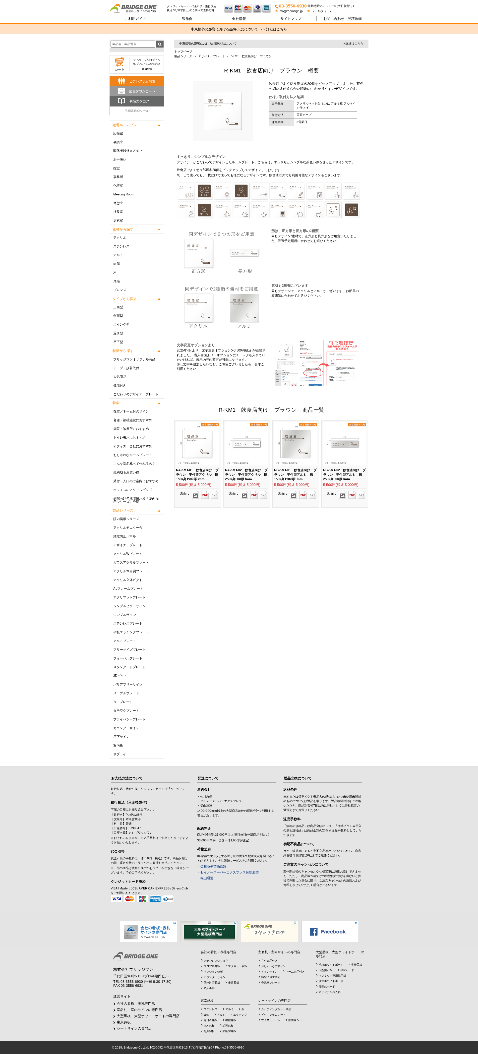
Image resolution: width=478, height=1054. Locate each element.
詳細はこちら (276, 29)
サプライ (119, 754)
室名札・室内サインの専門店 (139, 1010)
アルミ (118, 255)
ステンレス (121, 246)
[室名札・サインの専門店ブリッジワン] (138, 9)
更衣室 (118, 220)
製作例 (187, 19)
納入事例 (209, 988)
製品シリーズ (183, 56)
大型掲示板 (325, 970)
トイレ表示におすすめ (129, 437)
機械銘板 (230, 1020)
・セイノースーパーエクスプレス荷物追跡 (228, 872)
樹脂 (116, 264)
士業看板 (233, 982)
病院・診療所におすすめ (131, 429)
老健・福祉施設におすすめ (132, 420)
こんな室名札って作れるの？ (134, 464)
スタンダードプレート (129, 667)
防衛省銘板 (229, 1031)
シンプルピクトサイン (129, 606)
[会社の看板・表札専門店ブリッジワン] (148, 931)
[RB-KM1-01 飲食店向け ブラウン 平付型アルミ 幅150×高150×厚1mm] (293, 493)
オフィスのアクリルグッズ (132, 490)
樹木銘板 (209, 1025)
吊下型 (118, 342)
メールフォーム (321, 11)
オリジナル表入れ (330, 992)
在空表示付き (269, 960)
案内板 (118, 745)
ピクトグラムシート (273, 1014)
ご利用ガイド (135, 19)
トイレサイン (269, 971)
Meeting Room (123, 194)
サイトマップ (290, 19)
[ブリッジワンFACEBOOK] (330, 931)
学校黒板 (356, 964)
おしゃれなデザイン (273, 966)
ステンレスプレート (127, 623)
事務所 (118, 177)
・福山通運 (205, 878)
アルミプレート (124, 641)
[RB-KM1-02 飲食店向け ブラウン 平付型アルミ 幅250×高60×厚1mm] (342, 493)
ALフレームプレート (128, 588)
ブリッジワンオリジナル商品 (134, 359)
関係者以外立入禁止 (127, 151)
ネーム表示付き (295, 971)
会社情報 (239, 19)
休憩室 (118, 203)
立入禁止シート (270, 1020)
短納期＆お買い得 (126, 472)
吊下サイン (121, 737)
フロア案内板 (212, 966)
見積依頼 (342, 19)
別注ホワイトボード (331, 981)
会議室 (118, 142)
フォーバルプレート (127, 658)
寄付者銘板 (210, 1020)
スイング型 (121, 324)
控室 (116, 168)
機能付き (119, 385)
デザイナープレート (127, 545)
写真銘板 (209, 1031)
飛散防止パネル (124, 536)
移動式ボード (327, 986)
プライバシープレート (129, 719)
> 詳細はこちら (353, 43)
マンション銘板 (213, 971)
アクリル (119, 237)
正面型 (118, 307)
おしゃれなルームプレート (132, 455)
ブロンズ (119, 290)
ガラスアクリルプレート (131, 562)
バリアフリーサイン (127, 684)
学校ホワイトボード (331, 964)
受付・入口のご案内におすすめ (136, 481)
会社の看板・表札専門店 (136, 1003)
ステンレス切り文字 (216, 960)
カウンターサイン (126, 728)
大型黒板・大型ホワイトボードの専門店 (148, 1016)
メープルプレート (126, 693)
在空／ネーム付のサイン (131, 411)
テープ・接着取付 (126, 368)
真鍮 (116, 281)
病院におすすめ (270, 977)
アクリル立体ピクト (127, 580)
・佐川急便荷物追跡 (211, 867)
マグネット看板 (237, 966)
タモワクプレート (126, 710)
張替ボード (347, 970)
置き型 (118, 333)
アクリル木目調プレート (131, 571)
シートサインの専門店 (134, 1028)
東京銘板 (124, 1022)
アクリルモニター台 (127, 527)
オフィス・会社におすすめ (132, 446)
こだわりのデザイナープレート (136, 394)
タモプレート (123, 702)
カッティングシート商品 (276, 1009)
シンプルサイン (124, 615)
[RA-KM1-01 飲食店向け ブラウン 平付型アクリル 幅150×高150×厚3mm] (195, 493)
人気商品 (119, 377)
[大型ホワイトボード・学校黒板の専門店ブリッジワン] (209, 931)
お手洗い (119, 159)
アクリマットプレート (129, 597)
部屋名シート (296, 1020)
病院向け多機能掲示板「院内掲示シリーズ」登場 (136, 500)
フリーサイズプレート (129, 649)
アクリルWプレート (127, 554)
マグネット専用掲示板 (332, 975)
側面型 (118, 316)
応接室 (118, 133)
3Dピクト (120, 676)
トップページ (183, 51)
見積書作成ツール (137, 111)
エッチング (240, 1014)
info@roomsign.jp (290, 11)
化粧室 (118, 185)
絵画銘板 (228, 1025)
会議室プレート (270, 982)
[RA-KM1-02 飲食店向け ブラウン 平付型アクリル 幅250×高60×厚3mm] (244, 493)
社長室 (118, 212)
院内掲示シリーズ (126, 519)
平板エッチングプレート (131, 632)
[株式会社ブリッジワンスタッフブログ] (269, 931)
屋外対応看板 (212, 982)
